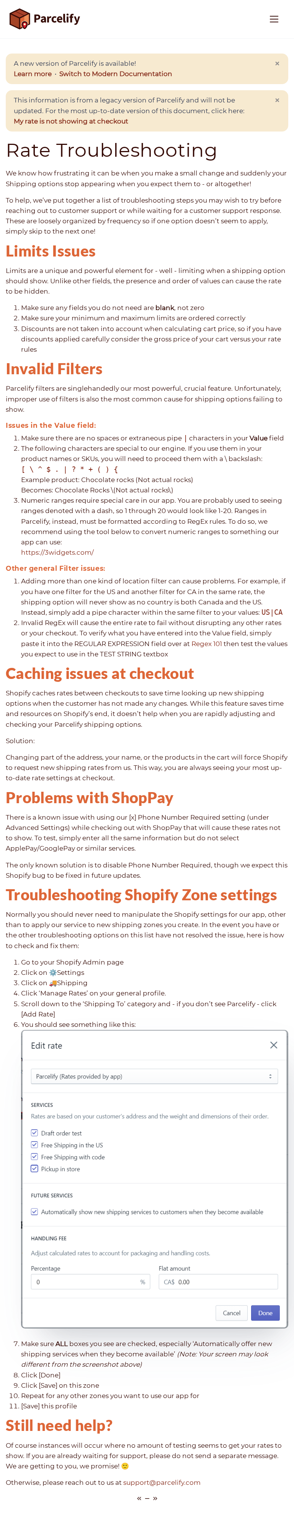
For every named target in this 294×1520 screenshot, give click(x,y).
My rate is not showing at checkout (71, 121)
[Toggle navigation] (274, 19)
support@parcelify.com (162, 1482)
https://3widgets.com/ (57, 552)
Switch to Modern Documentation (115, 74)
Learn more (33, 74)
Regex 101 (206, 644)
